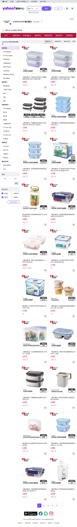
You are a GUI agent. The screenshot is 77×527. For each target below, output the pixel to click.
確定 (16, 183)
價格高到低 (67, 41)
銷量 (74, 41)
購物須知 (35, 523)
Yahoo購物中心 (13, 8)
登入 (58, 8)
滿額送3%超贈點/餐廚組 (13, 30)
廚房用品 (69, 35)
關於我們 (27, 523)
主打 (6, 35)
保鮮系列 (37, 35)
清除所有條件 (14, 202)
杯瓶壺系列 (48, 35)
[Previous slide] (23, 59)
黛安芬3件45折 (34, 12)
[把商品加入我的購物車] (45, 87)
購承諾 (72, 19)
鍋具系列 (59, 35)
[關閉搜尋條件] (32, 8)
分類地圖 (56, 523)
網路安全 (43, 523)
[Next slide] (46, 59)
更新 (52, 519)
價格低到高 (58, 41)
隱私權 (50, 523)
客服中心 (20, 523)
